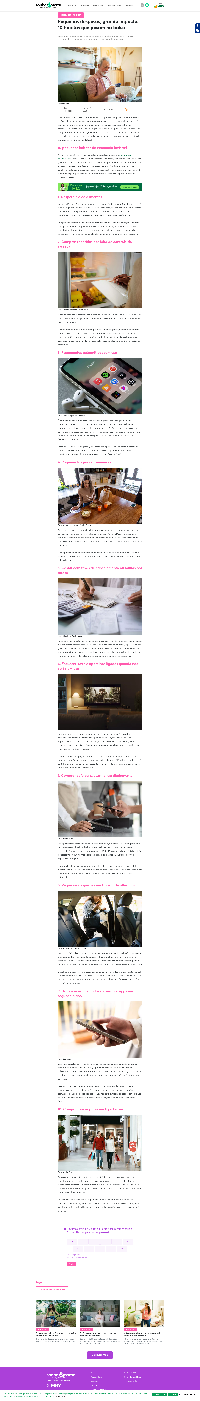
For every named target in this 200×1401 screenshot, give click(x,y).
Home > (64, 15)
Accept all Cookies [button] (159, 1394)
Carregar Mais (100, 1355)
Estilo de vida (98, 5)
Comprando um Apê (114, 5)
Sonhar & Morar (48, 3)
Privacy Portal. (61, 1396)
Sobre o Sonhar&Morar (132, 1377)
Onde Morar (129, 5)
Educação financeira (52, 1289)
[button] (187, 1394)
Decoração (85, 5)
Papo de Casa (72, 5)
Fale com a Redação (131, 1381)
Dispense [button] (173, 1394)
